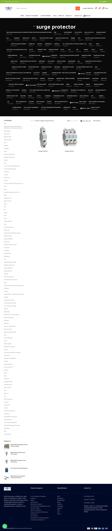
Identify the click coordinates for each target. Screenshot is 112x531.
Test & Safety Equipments (10, 422)
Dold (5, 186)
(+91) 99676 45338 (89, 503)
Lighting (6, 297)
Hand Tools (6, 242)
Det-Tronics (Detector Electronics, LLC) (13, 184)
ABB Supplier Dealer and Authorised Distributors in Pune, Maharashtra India (13, 127)
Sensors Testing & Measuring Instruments (39, 513)
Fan (5, 210)
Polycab (6, 361)
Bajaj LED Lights (7, 137)
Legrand (6, 291)
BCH (5, 143)
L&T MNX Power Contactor (10, 280)
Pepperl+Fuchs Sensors (9, 347)
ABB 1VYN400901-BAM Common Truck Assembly (19, 445)
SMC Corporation (8, 399)
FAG (5, 207)
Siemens (6, 393)
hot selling (6, 250)
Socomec (6, 402)
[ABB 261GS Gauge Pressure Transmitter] (6, 454)
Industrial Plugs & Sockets (10, 262)
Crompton (6, 172)
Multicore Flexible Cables (10, 332)
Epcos (5, 204)
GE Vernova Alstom (9, 227)
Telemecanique (7, 420)
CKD (5, 163)
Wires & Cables (7, 434)
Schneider (60, 506)
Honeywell (6, 248)
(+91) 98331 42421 (89, 496)
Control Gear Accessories (10, 169)
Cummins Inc (7, 178)
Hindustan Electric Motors (10, 245)
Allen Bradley (7, 131)
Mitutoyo (6, 323)
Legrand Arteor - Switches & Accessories (14, 294)
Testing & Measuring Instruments (12, 425)
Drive (5, 189)
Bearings (6, 146)
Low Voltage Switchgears (38, 496)
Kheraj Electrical (8, 271)
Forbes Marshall (7, 221)
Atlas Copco (7, 134)
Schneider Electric (8, 382)
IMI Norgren (7, 256)
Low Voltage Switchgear (10, 303)
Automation (34, 516)
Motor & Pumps (8, 329)
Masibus (6, 309)
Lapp (5, 283)
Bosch (5, 151)
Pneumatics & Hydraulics (10, 358)
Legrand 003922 (69, 151)
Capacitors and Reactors (38, 520)
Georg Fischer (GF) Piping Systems (12, 233)
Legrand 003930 (42, 151)
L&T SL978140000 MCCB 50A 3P (18, 468)
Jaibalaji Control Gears (9, 265)
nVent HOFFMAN (8, 338)
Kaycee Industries (8, 268)
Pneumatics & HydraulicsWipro (40, 518)
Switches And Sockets (9, 411)
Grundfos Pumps (8, 236)
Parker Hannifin (7, 344)
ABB (5, 124)
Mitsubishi (6, 321)
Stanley (6, 408)
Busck (59, 502)
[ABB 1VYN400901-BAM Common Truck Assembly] (6, 446)
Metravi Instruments (9, 318)
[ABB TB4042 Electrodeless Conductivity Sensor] (6, 478)
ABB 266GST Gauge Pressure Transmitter (18, 461)
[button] (4, 526)
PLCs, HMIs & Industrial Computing (12, 353)
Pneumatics (7, 355)
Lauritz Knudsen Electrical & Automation (14, 286)
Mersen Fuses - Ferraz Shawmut (11, 315)
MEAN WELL (7, 312)
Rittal (5, 376)
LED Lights (6, 288)
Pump (32, 500)
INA (5, 259)
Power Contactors (8, 367)
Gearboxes (6, 230)
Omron (5, 341)
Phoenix (6, 350)
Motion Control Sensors (10, 326)
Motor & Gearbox (36, 510)
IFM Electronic (7, 253)
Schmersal (6, 379)
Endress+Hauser (7, 201)
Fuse (5, 224)
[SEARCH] (78, 8)
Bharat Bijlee (61, 500)
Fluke (5, 218)
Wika (5, 431)
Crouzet (6, 175)
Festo (5, 216)
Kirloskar (6, 274)
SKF (5, 396)
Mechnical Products (36, 504)
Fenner (5, 213)
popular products (8, 364)
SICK (5, 390)
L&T (58, 512)
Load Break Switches (9, 300)
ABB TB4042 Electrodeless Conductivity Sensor (17, 476)
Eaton (5, 195)
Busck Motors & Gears (9, 154)
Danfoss (6, 181)
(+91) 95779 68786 (89, 500)
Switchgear (7, 414)
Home (32, 121)
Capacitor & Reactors (9, 157)
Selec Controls (7, 388)
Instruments (34, 502)
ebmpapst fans (7, 198)
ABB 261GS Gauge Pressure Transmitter (17, 453)
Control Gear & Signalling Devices (12, 166)
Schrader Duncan (8, 385)
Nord (5, 335)
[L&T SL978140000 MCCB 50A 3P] (6, 470)
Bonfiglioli (6, 149)
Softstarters (7, 405)
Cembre (6, 160)
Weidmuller (7, 428)
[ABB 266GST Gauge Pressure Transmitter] (6, 462)
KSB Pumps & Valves (9, 277)
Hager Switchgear (8, 239)
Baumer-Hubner (8, 140)
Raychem (6, 370)
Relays (5, 373)
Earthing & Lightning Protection (12, 192)
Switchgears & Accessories (10, 417)
